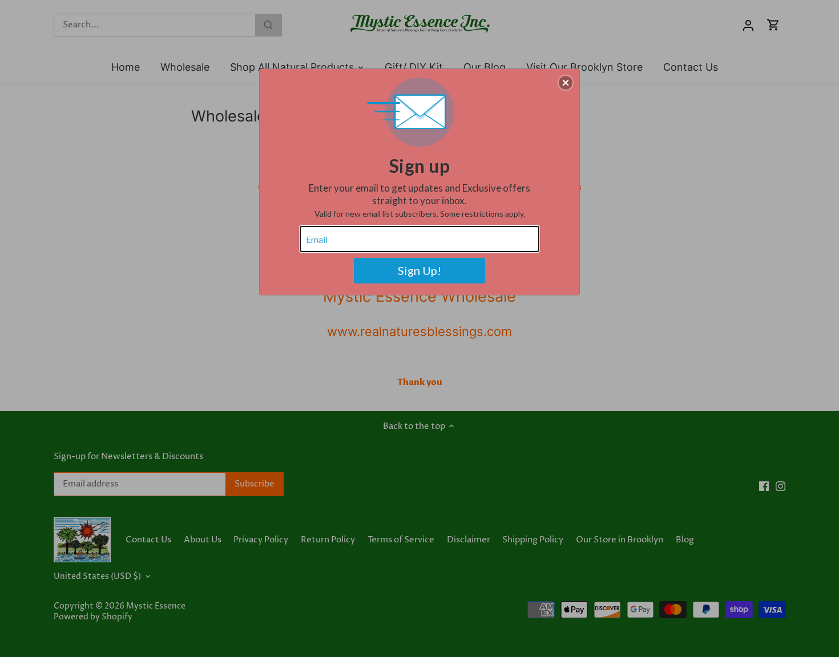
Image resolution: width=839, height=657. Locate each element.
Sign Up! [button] (419, 270)
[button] (565, 83)
